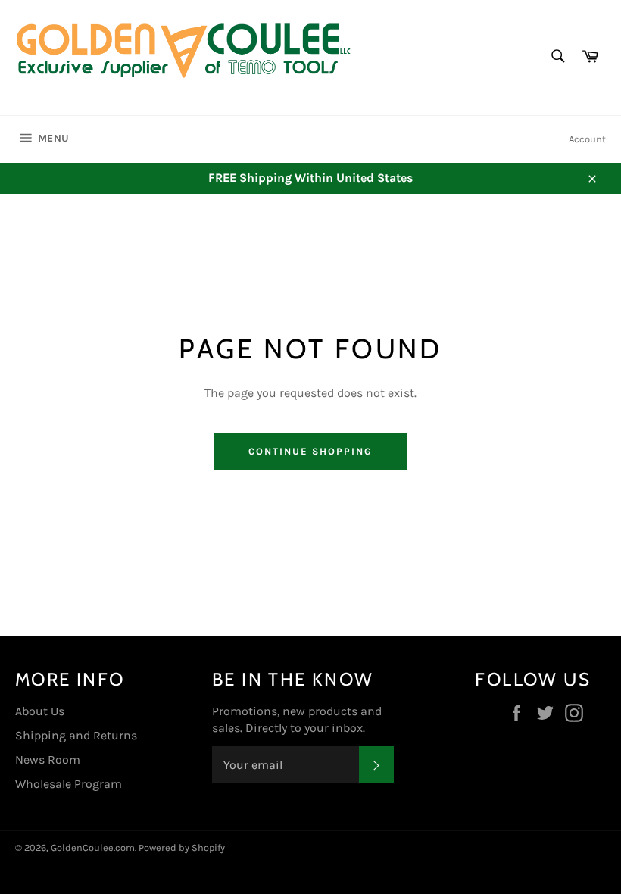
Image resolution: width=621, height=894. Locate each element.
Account (587, 139)
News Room (47, 759)
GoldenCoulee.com (93, 847)
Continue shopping (310, 451)
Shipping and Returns (76, 735)
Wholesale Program (68, 784)
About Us (39, 711)
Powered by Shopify (182, 847)
